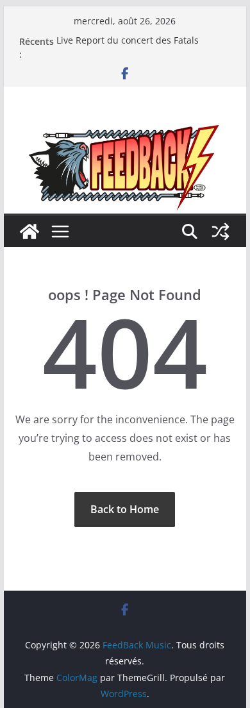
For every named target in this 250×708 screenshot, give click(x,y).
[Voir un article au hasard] (220, 231)
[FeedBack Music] (125, 133)
